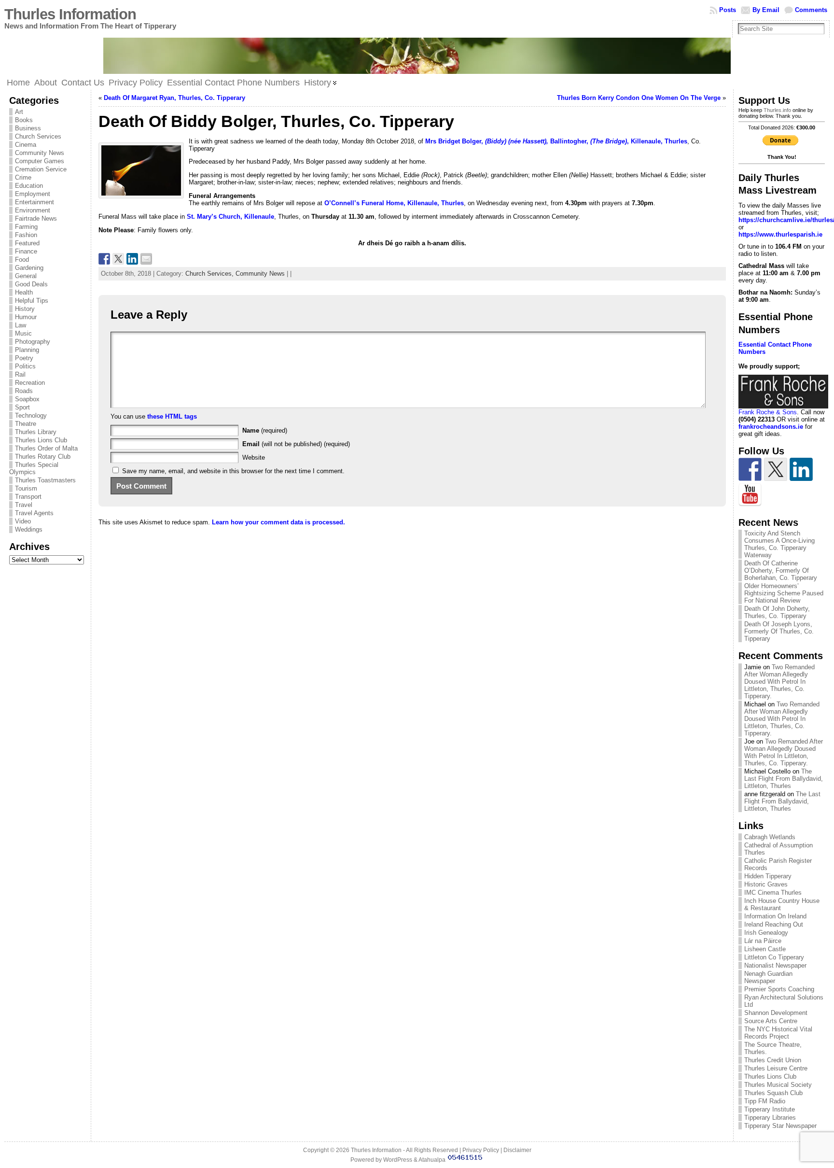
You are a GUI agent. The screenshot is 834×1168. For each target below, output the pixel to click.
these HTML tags (172, 416)
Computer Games (39, 161)
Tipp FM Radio (764, 1101)
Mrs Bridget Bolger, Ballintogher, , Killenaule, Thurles (556, 141)
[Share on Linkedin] (132, 259)
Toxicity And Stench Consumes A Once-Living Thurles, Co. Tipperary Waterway (779, 544)
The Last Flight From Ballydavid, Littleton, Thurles (783, 778)
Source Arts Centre (770, 1021)
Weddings (28, 529)
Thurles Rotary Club (42, 456)
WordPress (397, 1159)
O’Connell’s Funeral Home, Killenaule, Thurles (394, 203)
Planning (27, 349)
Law (20, 325)
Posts (727, 10)
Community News (39, 152)
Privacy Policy (480, 1150)
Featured (27, 243)
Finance (26, 251)
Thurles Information (70, 14)
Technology (31, 415)
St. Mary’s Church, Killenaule (230, 216)
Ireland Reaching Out (773, 924)
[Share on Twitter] (118, 259)
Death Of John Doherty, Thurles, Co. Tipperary (777, 612)
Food (22, 259)
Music (23, 333)
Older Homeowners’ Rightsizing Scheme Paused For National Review (783, 593)
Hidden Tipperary (768, 876)
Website (253, 457)
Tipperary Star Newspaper (780, 1125)
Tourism (26, 488)
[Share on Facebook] (104, 259)
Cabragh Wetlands (769, 837)
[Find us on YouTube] (750, 495)
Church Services (38, 136)
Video (23, 521)
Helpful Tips (31, 300)
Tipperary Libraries (770, 1117)
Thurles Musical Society (778, 1084)
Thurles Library (35, 432)
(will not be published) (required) (296, 444)
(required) (264, 430)
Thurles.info (777, 110)
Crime (23, 177)
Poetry (24, 358)
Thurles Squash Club (773, 1093)
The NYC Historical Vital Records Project (778, 1033)
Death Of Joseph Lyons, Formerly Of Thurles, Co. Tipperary (779, 631)
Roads (24, 390)
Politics (25, 366)
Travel (23, 504)
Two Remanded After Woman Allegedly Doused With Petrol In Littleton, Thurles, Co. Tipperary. (779, 681)
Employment (32, 193)
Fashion (26, 235)
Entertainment (34, 202)
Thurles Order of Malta (46, 448)
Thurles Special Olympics (33, 468)
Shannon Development (775, 1012)
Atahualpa (431, 1159)
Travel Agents (34, 513)
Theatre (25, 423)
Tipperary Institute (769, 1109)
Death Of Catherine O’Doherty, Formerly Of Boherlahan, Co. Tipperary (780, 570)
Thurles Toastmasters (45, 480)
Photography (32, 341)
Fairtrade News (36, 218)
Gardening (29, 267)
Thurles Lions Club (41, 440)
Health (24, 292)
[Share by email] (146, 259)
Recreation (30, 382)
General (26, 276)
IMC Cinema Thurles (773, 892)
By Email (765, 10)
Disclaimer (517, 1150)
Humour (26, 317)
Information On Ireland (775, 916)
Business (28, 128)
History (25, 308)
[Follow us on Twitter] (775, 469)
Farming (26, 226)
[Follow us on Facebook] (750, 469)
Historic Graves (766, 884)
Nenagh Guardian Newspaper (768, 977)
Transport (28, 496)
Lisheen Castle (765, 949)
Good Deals (31, 284)
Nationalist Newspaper (775, 965)
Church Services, (210, 273)
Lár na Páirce (762, 940)
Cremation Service (41, 169)
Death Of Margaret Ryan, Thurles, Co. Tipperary (174, 97)
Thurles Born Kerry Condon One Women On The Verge (639, 97)
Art (19, 111)
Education (29, 185)
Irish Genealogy (766, 932)
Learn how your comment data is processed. (278, 522)
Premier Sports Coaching (779, 989)
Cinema (25, 144)
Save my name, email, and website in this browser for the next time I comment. (233, 471)
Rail (20, 374)
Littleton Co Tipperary (774, 957)
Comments (811, 10)
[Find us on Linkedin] (801, 469)
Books (24, 120)
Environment (32, 210)
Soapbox (27, 399)
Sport (22, 407)
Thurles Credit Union (772, 1060)
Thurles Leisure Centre (775, 1068)
